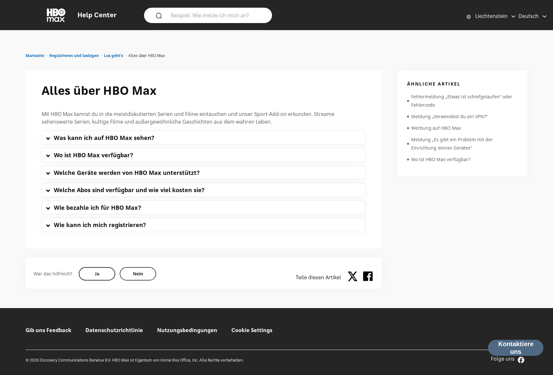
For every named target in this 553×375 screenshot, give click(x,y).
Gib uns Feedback (48, 330)
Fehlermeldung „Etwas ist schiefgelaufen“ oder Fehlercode (461, 101)
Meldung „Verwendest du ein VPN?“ (449, 116)
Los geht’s (113, 55)
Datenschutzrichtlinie (114, 330)
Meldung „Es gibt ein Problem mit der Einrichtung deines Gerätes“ (452, 143)
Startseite (35, 55)
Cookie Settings (251, 330)
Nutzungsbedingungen (187, 330)
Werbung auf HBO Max (436, 128)
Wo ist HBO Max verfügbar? (440, 159)
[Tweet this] (354, 277)
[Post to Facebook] (368, 277)
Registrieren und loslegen (74, 55)
